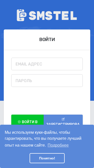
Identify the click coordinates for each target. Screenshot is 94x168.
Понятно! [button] (47, 158)
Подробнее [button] (58, 145)
